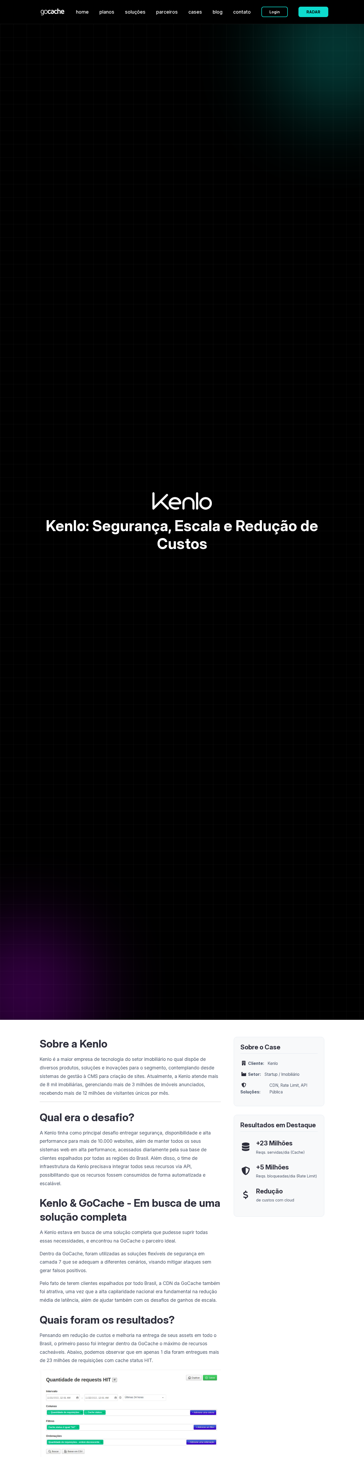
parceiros (167, 12)
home (82, 12)
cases (195, 12)
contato (242, 12)
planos (106, 12)
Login (274, 12)
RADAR (313, 12)
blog (218, 12)
